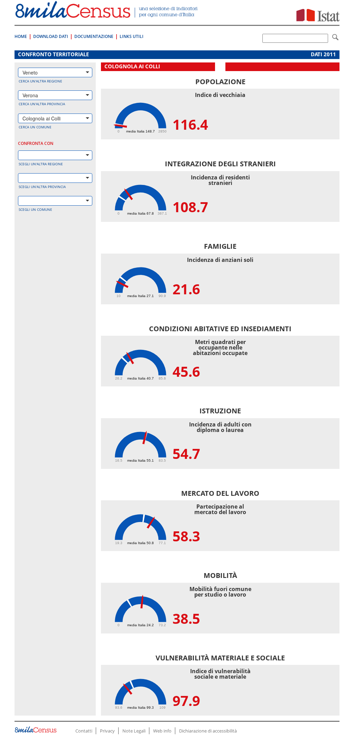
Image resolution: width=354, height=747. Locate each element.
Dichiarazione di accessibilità (208, 731)
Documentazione (93, 36)
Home (21, 36)
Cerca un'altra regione (40, 81)
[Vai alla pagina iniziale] (107, 14)
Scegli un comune (35, 209)
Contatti (83, 731)
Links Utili (131, 36)
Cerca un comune (35, 127)
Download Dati (50, 36)
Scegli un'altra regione (41, 163)
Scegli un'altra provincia (42, 186)
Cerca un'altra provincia (42, 103)
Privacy (107, 731)
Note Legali (134, 731)
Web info (162, 731)
